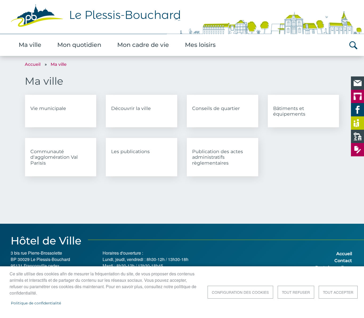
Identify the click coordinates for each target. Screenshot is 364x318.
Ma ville (59, 64)
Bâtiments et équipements (289, 111)
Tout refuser (296, 292)
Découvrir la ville (131, 108)
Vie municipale (48, 108)
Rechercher (353, 45)
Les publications (130, 151)
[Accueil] (182, 18)
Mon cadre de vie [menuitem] (143, 44)
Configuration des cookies (240, 292)
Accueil (33, 64)
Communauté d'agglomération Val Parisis (54, 157)
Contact (343, 260)
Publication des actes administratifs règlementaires (217, 157)
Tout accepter (338, 292)
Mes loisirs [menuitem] (200, 44)
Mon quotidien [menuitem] (79, 44)
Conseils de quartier (216, 108)
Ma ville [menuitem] (30, 44)
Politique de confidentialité (36, 303)
